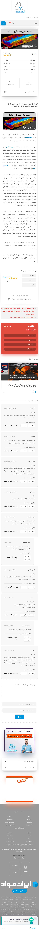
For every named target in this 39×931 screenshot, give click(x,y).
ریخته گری (9, 147)
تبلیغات (10, 816)
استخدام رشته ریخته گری (22, 17)
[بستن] (35, 918)
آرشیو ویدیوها (29, 842)
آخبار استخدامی (10, 842)
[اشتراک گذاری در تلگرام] (13, 295)
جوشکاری (9, 833)
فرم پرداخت (10, 819)
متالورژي (29, 833)
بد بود (32, 285)
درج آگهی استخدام (10, 825)
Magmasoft (28, 138)
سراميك (29, 836)
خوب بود (31, 280)
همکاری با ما (29, 825)
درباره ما (29, 819)
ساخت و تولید (9, 839)
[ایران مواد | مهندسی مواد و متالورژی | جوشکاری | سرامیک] (19, 7)
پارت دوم (30, 340)
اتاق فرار (15, 872)
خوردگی (29, 839)
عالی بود (32, 275)
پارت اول (30, 335)
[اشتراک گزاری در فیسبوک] (27, 295)
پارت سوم (30, 345)
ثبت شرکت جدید (9, 822)
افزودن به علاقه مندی (18, 891)
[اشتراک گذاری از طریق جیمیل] (19, 295)
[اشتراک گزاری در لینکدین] (24, 295)
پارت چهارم (30, 349)
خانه (29, 816)
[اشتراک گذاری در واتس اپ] (15, 295)
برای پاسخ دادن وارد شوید (11, 426)
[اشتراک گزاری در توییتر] (21, 295)
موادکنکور (14, 865)
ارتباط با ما (29, 822)
